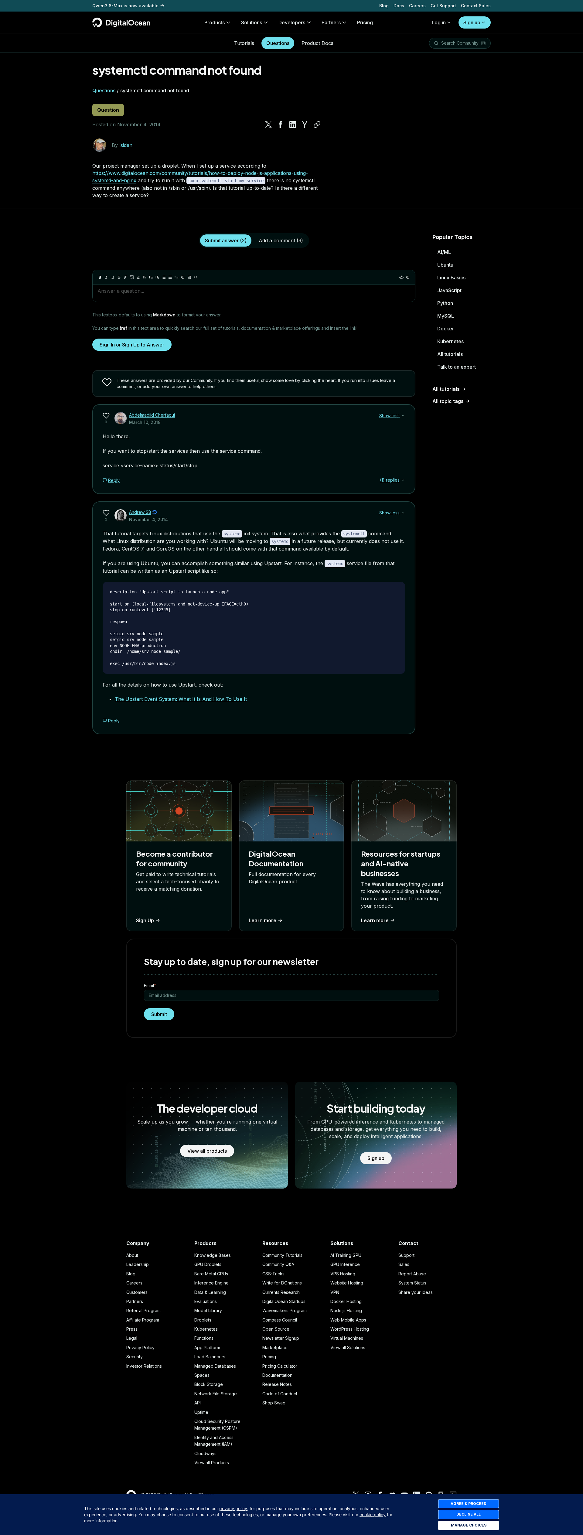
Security (134, 1356)
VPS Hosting (342, 1273)
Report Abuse (412, 1273)
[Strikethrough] (119, 277)
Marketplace (275, 1347)
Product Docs (317, 43)
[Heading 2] (150, 277)
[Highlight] (138, 277)
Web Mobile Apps (348, 1319)
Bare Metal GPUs (211, 1273)
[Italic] (106, 277)
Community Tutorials (282, 1255)
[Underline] (112, 277)
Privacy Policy (140, 1347)
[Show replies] (403, 480)
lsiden (125, 145)
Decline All (468, 1514)
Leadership (137, 1264)
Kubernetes (450, 341)
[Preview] (401, 277)
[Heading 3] (157, 277)
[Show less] (403, 416)
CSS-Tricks (273, 1273)
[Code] (195, 277)
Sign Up (145, 920)
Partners (134, 1301)
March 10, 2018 (145, 422)
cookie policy (373, 1514)
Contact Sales (476, 5)
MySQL (445, 316)
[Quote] (176, 277)
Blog (384, 5)
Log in (439, 22)
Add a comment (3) (281, 240)
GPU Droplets (207, 1264)
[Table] (189, 277)
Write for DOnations (282, 1282)
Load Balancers (209, 1356)
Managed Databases (215, 1366)
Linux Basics (451, 278)
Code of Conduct (279, 1393)
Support (406, 1255)
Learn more (262, 920)
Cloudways (205, 1453)
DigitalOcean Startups (283, 1301)
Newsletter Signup (280, 1338)
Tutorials (244, 43)
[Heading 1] (144, 277)
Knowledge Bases (212, 1255)
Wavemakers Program (284, 1310)
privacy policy (233, 1508)
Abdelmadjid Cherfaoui (152, 415)
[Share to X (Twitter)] (268, 124)
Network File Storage (215, 1393)
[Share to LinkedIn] (292, 124)
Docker (445, 329)
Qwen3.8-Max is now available (125, 5)
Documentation (277, 1375)
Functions (203, 1338)
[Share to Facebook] (280, 124)
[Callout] (182, 277)
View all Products (211, 1462)
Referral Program (143, 1310)
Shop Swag (273, 1402)
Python (445, 303)
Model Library (208, 1310)
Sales (403, 1264)
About (132, 1255)
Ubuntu (445, 265)
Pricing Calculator (279, 1366)
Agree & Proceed (468, 1503)
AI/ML (444, 252)
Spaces (202, 1375)
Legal (131, 1338)
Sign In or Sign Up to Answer (132, 345)
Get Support (443, 5)
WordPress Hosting (349, 1329)
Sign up (471, 22)
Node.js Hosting (346, 1310)
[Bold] (99, 277)
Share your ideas (415, 1292)
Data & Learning (210, 1292)
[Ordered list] (170, 277)
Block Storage (208, 1384)
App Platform (207, 1347)
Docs (399, 5)
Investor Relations (144, 1366)
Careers (417, 5)
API (197, 1402)
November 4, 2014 (148, 519)
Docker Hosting (346, 1301)
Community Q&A (278, 1264)
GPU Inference (345, 1264)
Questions (277, 43)
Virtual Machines (346, 1338)
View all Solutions (347, 1347)
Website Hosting (346, 1282)
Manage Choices (468, 1525)
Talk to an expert (456, 367)
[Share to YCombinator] (305, 124)
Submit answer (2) (226, 240)
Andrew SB (140, 512)
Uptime (201, 1412)
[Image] (131, 277)
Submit (159, 1014)
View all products (207, 1151)
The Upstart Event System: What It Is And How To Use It (181, 699)
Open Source (275, 1329)
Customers (137, 1292)
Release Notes (277, 1384)
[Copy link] (317, 124)
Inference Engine (211, 1282)
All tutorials (450, 354)
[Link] (125, 277)
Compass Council (279, 1319)
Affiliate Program (142, 1319)
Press (132, 1329)
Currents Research (281, 1292)
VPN (334, 1292)
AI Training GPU (345, 1255)
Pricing (269, 1356)
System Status (412, 1282)
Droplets (202, 1319)
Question (108, 110)
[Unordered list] (163, 277)
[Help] (407, 277)
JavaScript (449, 290)
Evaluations (205, 1301)
